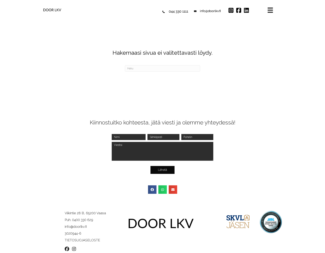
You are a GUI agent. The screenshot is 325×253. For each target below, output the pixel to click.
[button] (162, 170)
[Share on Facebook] (152, 189)
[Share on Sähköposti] (173, 189)
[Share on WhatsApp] (162, 189)
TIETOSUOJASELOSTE (82, 240)
